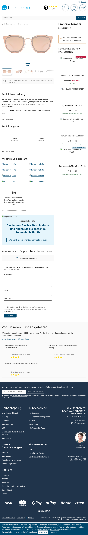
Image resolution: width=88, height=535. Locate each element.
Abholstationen (7, 424)
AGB (3, 428)
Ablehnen (54, 532)
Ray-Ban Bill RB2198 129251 (72, 106)
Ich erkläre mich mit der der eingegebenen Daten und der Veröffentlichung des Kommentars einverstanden (25, 309)
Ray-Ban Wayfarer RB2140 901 (72, 136)
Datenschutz (6, 438)
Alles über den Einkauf (10, 413)
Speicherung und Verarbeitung (33, 307)
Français (83, 2)
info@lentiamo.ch (80, 423)
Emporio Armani (23, 24)
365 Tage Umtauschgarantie (39, 417)
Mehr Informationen (29, 532)
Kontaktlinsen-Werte (36, 453)
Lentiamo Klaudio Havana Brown (72, 75)
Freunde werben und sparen (12, 460)
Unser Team (6, 482)
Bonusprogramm (8, 456)
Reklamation (33, 424)
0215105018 (81, 420)
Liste (31, 527)
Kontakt (4, 493)
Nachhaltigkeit (7, 490)
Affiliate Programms (9, 464)
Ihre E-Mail (8, 299)
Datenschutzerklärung (10, 532)
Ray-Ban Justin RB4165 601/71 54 (72, 166)
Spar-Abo (5, 452)
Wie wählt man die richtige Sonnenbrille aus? (28, 240)
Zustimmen (43, 532)
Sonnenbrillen (10, 24)
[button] (7, 71)
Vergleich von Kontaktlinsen (39, 457)
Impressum (6, 475)
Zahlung (5, 417)
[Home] (2, 24)
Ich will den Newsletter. (35, 392)
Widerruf (32, 420)
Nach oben (20, 518)
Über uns (5, 478)
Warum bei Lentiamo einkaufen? (13, 486)
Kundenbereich (34, 413)
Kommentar (8, 274)
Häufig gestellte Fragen (37, 428)
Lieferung (5, 420)
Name (6, 290)
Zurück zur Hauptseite (8, 518)
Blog (30, 449)
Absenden (10, 315)
